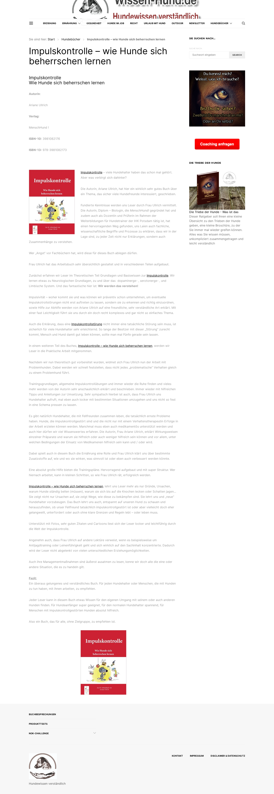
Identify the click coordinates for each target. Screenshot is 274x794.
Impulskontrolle (45, 77)
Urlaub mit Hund (155, 23)
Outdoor (177, 23)
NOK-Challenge (39, 733)
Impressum (197, 755)
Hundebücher (219, 23)
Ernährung (69, 23)
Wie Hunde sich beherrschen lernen (67, 82)
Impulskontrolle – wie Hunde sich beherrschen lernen (115, 346)
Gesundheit (93, 23)
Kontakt (177, 755)
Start (51, 39)
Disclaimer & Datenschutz (228, 755)
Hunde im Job (115, 23)
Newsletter (197, 23)
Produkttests (38, 723)
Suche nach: (195, 48)
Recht (134, 23)
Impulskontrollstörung (86, 324)
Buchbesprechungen (42, 714)
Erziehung (49, 23)
